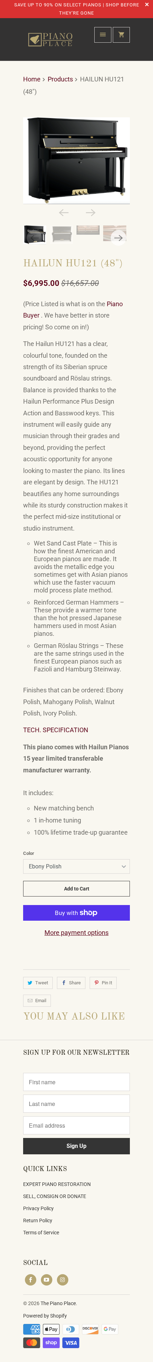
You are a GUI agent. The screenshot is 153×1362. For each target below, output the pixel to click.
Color (28, 853)
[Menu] (102, 35)
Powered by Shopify (45, 1316)
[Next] (90, 212)
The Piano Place (58, 1303)
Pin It (107, 982)
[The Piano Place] (51, 42)
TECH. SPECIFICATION (55, 730)
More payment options (76, 932)
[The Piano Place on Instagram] (62, 1280)
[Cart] (121, 35)
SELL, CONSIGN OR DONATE (54, 1196)
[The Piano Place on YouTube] (46, 1280)
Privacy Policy (38, 1208)
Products (60, 79)
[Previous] (63, 212)
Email (40, 1000)
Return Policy (37, 1220)
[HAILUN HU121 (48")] (76, 160)
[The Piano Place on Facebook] (30, 1280)
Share (75, 982)
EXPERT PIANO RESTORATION (57, 1184)
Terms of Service (41, 1232)
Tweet (41, 982)
